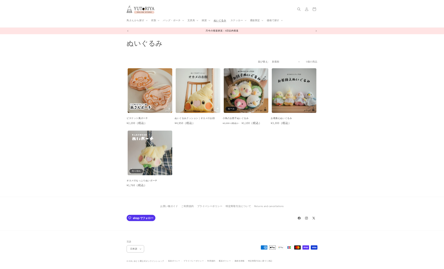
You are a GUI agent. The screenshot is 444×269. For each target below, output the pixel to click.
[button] (137, 20)
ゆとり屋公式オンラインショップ (149, 261)
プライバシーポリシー (210, 206)
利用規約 (211, 261)
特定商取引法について (238, 206)
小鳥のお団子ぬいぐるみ (236, 118)
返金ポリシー (174, 261)
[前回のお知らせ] (128, 31)
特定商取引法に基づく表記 (260, 261)
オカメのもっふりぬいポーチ (142, 180)
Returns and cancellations (269, 206)
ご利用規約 (187, 206)
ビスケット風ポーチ (137, 118)
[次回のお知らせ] (316, 31)
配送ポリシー (225, 261)
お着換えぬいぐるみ (281, 118)
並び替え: (263, 61)
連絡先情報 (239, 261)
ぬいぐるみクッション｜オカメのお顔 (195, 118)
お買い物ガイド (169, 206)
